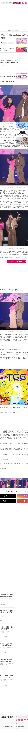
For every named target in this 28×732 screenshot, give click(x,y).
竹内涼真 (11, 42)
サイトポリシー (16, 721)
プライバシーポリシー (16, 722)
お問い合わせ (16, 719)
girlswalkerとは (17, 717)
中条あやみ (4, 42)
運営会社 (16, 716)
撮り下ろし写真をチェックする (16, 261)
